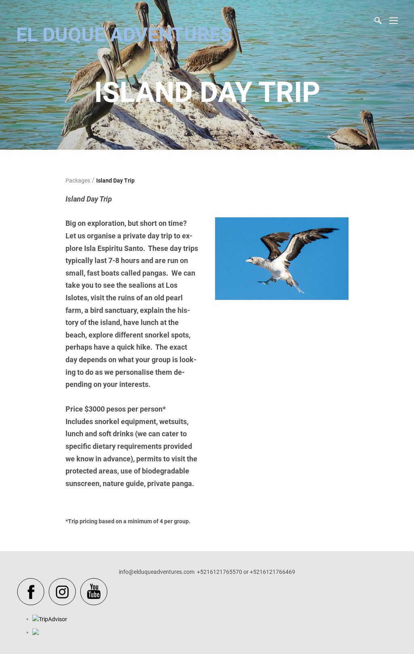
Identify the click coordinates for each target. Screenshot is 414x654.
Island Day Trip (115, 180)
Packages (77, 180)
